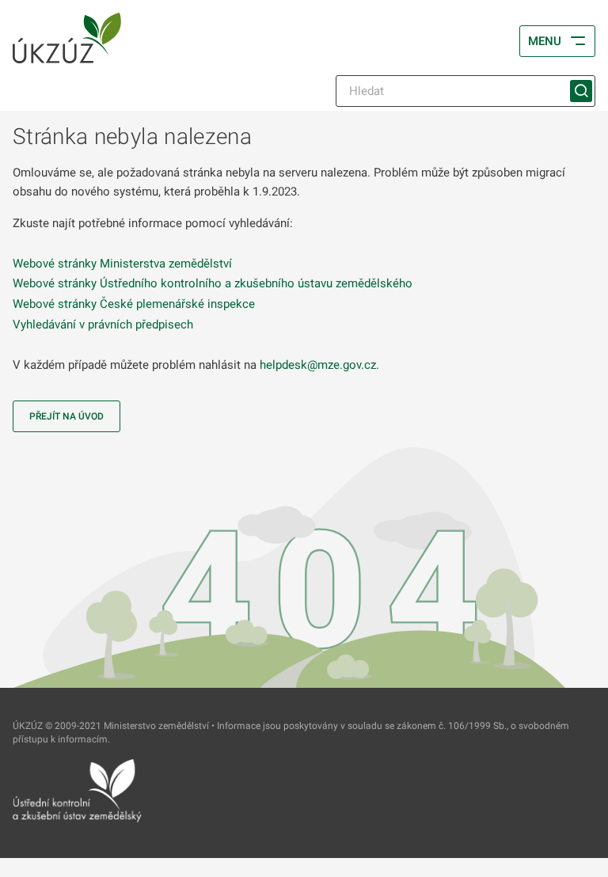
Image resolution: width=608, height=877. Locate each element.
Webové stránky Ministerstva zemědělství (122, 263)
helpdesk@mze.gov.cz (318, 365)
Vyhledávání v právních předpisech (103, 324)
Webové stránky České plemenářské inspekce (134, 304)
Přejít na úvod (66, 416)
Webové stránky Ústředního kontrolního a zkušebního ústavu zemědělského (212, 283)
